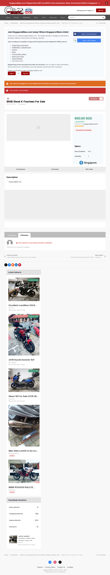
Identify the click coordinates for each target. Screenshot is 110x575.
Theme (39, 567)
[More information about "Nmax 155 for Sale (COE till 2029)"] (24, 380)
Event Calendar (17, 59)
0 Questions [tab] (12, 235)
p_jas (12, 399)
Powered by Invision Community (55, 572)
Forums (16, 17)
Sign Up (100, 10)
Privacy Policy (50, 567)
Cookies (70, 567)
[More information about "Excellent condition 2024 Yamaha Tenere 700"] (24, 289)
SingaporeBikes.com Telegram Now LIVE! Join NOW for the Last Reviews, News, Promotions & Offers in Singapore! (53, 3)
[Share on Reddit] (12, 264)
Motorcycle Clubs (18, 56)
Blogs (36, 17)
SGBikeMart (26, 17)
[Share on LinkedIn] (16, 264)
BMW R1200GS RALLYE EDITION (21, 487)
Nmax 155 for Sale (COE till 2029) (23, 396)
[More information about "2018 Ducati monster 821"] (24, 335)
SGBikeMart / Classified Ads (21, 47)
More (62, 17)
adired (13, 490)
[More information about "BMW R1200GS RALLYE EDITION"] (24, 471)
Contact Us (61, 567)
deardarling (14, 453)
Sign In (12, 73)
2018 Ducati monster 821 (21, 359)
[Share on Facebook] (9, 264)
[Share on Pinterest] (19, 264)
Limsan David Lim (89, 124)
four (12, 308)
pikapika (13, 362)
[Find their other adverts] (97, 124)
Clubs (44, 17)
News (8, 17)
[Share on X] (5, 264)
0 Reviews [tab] (24, 235)
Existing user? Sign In (85, 10)
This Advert (94, 17)
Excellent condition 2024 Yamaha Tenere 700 (22, 305)
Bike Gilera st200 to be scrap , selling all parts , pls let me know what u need (24, 451)
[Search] (103, 17)
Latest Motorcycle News (20, 45)
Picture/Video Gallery (19, 54)
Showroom (53, 17)
